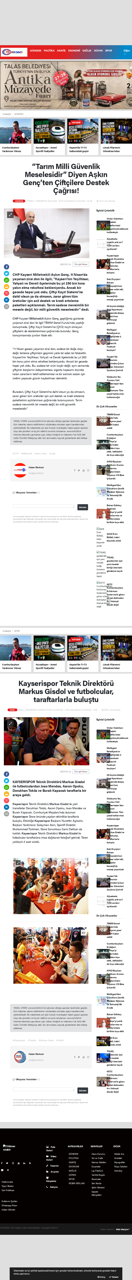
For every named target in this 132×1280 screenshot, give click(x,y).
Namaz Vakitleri (99, 1162)
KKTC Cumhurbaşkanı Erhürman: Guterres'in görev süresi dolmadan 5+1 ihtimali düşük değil (116, 594)
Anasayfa (7, 113)
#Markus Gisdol (46, 1040)
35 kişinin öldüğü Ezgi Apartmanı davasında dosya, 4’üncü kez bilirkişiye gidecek (115, 314)
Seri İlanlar (97, 1183)
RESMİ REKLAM (77, 1183)
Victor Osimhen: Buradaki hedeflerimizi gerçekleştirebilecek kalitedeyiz (117, 225)
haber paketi (78, 1227)
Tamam (114, 1276)
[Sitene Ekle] (9, 1170)
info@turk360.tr (36, 473)
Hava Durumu (98, 1153)
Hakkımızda (7, 1181)
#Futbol (60, 1040)
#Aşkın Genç (40, 453)
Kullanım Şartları (10, 1201)
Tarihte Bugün (98, 1174)
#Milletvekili (26, 453)
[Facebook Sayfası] (3, 1163)
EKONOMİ (74, 50)
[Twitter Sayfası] (8, 1163)
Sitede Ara (119, 1153)
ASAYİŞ (61, 50)
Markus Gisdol (59, 804)
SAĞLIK (86, 50)
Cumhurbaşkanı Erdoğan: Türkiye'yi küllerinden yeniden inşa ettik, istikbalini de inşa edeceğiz (115, 444)
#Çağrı (52, 453)
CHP (16, 318)
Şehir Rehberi (98, 1187)
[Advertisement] (66, 22)
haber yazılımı (65, 1227)
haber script (19, 1231)
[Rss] (31, 1163)
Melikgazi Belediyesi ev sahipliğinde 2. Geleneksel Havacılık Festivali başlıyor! (114, 340)
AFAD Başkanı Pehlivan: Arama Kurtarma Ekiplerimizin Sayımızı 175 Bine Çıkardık (115, 470)
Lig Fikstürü (97, 1170)
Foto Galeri (50, 1148)
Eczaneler (96, 1166)
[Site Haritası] (3, 1170)
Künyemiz (51, 1181)
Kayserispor (21, 804)
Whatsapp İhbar (9, 1205)
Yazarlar (54, 1165)
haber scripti (91, 1227)
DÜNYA (98, 50)
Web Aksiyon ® (123, 1229)
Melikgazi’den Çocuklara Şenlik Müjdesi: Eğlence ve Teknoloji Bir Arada (115, 491)
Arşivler (54, 1171)
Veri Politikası (8, 1190)
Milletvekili (36, 318)
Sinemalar (96, 1179)
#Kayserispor (19, 1040)
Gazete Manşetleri (96, 1193)
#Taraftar (32, 1040)
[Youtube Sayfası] (20, 1163)
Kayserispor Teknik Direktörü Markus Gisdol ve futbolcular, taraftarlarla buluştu (115, 264)
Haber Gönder (8, 1209)
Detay (102, 1276)
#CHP (16, 453)
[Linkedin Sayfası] (25, 1163)
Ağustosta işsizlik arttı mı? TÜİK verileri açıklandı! (115, 243)
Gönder (82, 507)
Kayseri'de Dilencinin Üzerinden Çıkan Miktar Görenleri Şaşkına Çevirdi (115, 363)
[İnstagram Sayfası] (14, 1163)
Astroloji (118, 1170)
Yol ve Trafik (97, 1158)
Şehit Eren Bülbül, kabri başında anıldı (114, 537)
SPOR (108, 50)
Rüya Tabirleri (120, 1166)
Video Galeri (51, 1158)
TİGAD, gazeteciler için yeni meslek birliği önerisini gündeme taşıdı (115, 564)
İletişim (54, 1186)
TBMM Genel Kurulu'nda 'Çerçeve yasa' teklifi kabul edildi (114, 421)
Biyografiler (119, 1162)
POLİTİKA (49, 50)
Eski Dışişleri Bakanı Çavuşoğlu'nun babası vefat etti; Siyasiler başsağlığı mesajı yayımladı (115, 289)
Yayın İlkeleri (7, 1186)
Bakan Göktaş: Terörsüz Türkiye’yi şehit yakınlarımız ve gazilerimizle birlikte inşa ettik (115, 514)
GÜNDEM (35, 50)
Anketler (118, 1158)
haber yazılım (6, 1231)
